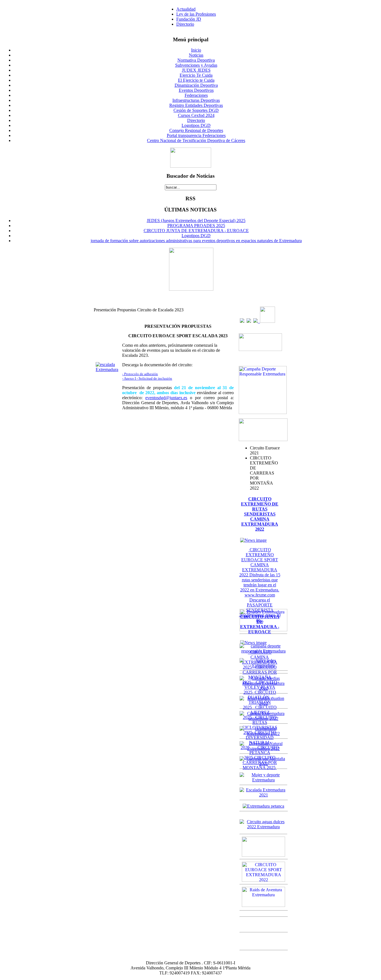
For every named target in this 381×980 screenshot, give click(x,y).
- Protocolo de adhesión (140, 374)
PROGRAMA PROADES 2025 (196, 225)
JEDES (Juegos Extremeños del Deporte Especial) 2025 (196, 220)
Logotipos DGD (196, 235)
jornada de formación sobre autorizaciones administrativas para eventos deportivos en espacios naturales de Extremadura (196, 240)
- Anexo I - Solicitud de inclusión (147, 378)
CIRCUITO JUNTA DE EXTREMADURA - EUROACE (196, 230)
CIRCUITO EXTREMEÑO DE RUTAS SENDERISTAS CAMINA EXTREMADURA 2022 (259, 514)
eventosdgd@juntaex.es (166, 397)
